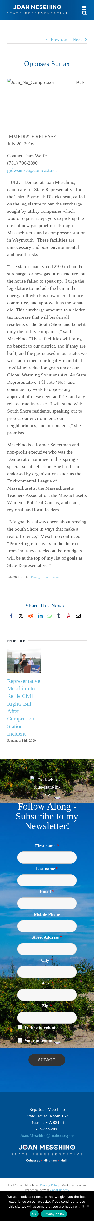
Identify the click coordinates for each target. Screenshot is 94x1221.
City (47, 960)
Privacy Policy (49, 1185)
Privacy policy (54, 1214)
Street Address (47, 937)
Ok (34, 1214)
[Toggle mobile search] (84, 12)
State (46, 983)
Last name (46, 868)
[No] (88, 1205)
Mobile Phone (47, 914)
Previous (59, 39)
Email (47, 891)
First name (47, 845)
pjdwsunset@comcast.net (32, 170)
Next (77, 39)
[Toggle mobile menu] (84, 7)
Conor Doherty (59, 1190)
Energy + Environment (45, 577)
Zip (47, 1005)
